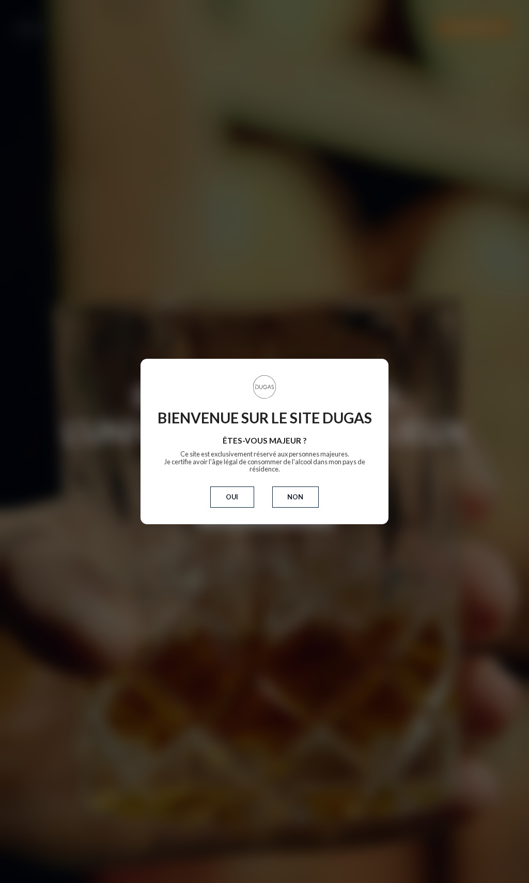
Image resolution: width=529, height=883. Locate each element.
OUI (232, 497)
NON (295, 497)
